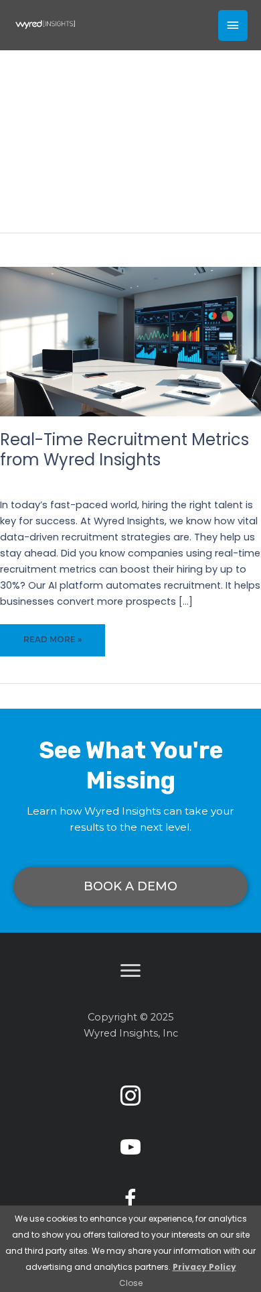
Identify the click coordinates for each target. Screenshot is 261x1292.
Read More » (54, 645)
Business (105, 479)
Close (131, 1283)
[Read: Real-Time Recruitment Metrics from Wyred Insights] (130, 341)
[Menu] (130, 970)
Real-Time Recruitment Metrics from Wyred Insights (124, 449)
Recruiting (154, 479)
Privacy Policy (204, 1267)
